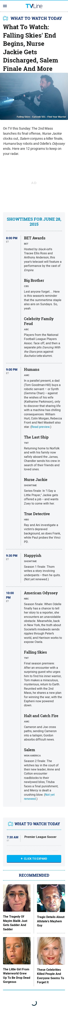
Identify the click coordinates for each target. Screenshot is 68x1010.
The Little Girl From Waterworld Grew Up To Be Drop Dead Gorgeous (16, 975)
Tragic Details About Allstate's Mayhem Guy (50, 921)
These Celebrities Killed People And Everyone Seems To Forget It (50, 976)
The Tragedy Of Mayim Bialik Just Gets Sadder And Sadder (15, 923)
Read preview (40, 427)
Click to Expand (35, 859)
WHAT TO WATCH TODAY (36, 18)
